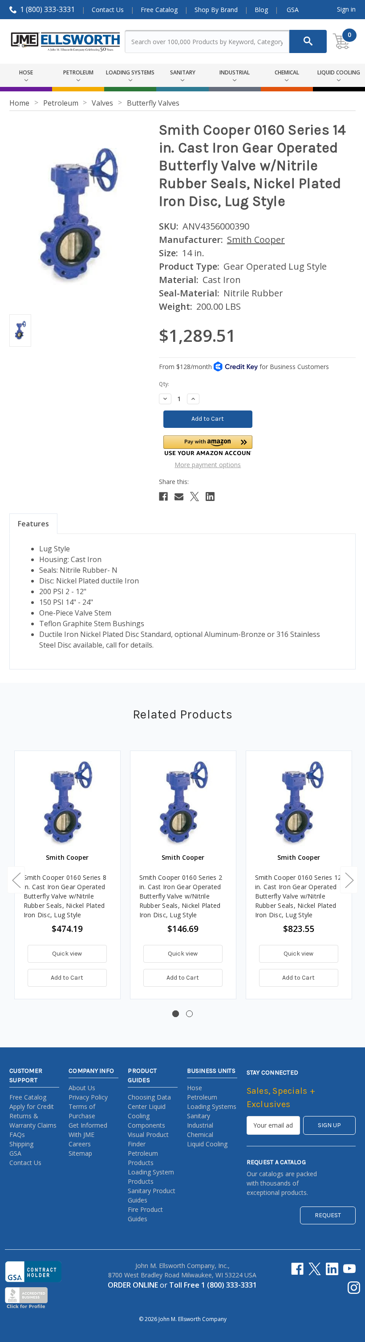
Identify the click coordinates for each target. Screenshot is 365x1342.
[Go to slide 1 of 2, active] (175, 1013)
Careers (80, 1144)
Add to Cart (67, 977)
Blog (261, 9)
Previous (16, 879)
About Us (82, 1087)
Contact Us (108, 9)
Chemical (200, 1134)
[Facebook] (163, 496)
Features (33, 524)
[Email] (178, 496)
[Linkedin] (210, 496)
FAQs (17, 1134)
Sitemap (80, 1153)
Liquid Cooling (207, 1144)
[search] (308, 41)
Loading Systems (211, 1106)
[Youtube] (349, 1269)
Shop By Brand (216, 9)
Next (349, 879)
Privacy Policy (88, 1097)
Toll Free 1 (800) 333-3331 (213, 1285)
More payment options (207, 464)
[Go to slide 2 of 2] (189, 1013)
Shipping (21, 1144)
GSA (293, 9)
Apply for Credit (31, 1106)
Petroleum (202, 1097)
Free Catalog (159, 9)
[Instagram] (354, 1287)
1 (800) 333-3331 (47, 9)
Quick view (67, 953)
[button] (207, 445)
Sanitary (198, 1116)
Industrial (200, 1125)
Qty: (164, 384)
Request (328, 1215)
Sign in (346, 9)
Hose (194, 1087)
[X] (194, 496)
